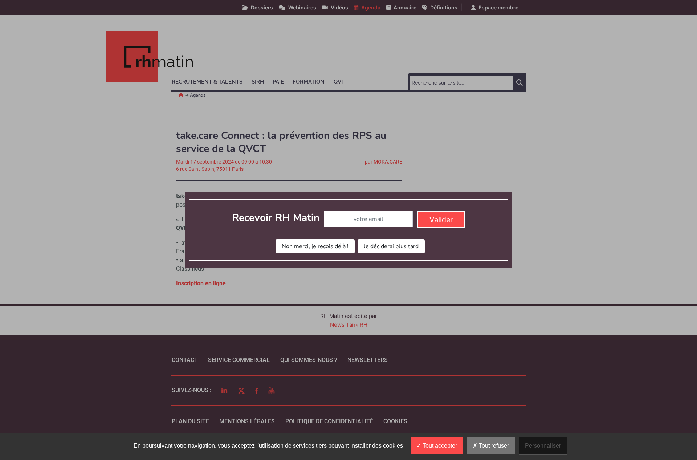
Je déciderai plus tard (391, 246)
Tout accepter (439, 446)
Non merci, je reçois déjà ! (315, 246)
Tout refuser (493, 446)
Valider (441, 219)
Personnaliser (543, 446)
